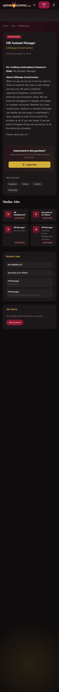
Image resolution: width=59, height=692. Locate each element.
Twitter (25, 184)
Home (5, 26)
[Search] (34, 5)
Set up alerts (15, 322)
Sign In (44, 5)
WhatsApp (12, 190)
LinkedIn (37, 184)
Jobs (13, 26)
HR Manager (23, 26)
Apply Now (31, 165)
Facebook (12, 184)
